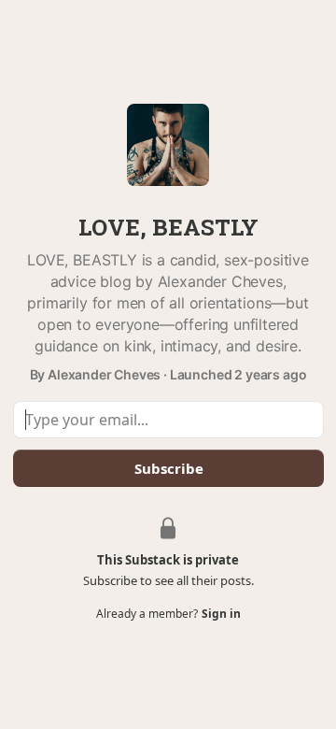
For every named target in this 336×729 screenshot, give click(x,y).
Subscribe (168, 468)
